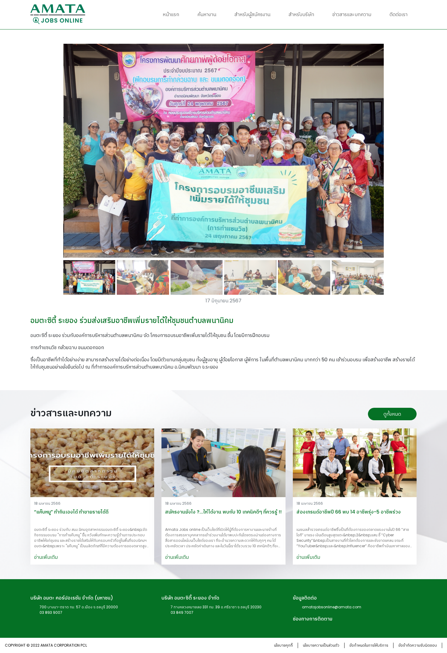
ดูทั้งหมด (392, 414)
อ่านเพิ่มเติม (46, 557)
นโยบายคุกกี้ (283, 645)
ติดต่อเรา (398, 14)
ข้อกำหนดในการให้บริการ (368, 645)
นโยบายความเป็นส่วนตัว (321, 645)
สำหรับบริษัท (301, 14)
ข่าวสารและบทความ (351, 14)
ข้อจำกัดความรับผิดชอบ (417, 645)
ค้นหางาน (206, 14)
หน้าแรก (171, 14)
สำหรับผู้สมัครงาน (252, 14)
